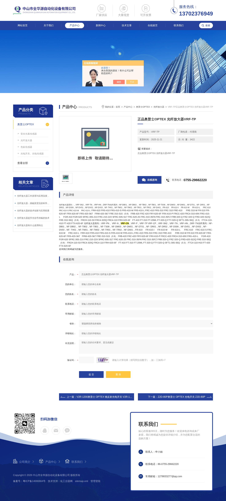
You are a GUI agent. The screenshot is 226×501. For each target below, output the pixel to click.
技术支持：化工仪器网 (60, 481)
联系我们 (179, 25)
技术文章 (127, 25)
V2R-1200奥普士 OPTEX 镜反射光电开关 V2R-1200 (105, 397)
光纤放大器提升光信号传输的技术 (33, 218)
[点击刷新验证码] (103, 360)
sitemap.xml (81, 481)
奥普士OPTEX (25, 124)
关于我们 (49, 25)
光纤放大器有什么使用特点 (30, 225)
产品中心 (74, 25)
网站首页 (23, 25)
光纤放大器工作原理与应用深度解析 (34, 196)
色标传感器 (26, 147)
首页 (118, 107)
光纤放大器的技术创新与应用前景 (33, 210)
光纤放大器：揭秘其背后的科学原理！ (34, 203)
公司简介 (24, 461)
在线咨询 (152, 180)
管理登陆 (95, 481)
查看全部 (22, 163)
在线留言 (153, 25)
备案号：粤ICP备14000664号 (29, 481)
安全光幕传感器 (29, 133)
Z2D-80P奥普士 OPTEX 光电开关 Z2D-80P (181, 397)
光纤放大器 (26, 140)
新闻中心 (101, 25)
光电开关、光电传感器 (32, 153)
